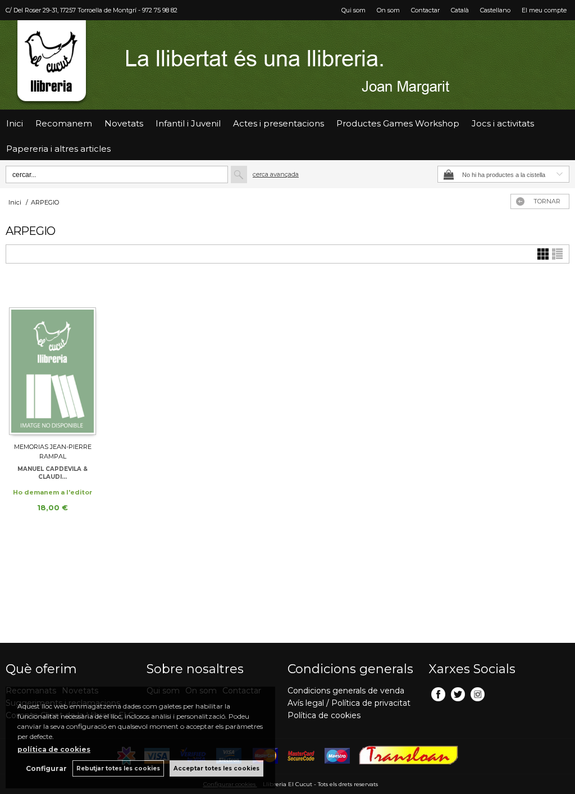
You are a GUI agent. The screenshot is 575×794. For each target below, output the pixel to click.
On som (388, 10)
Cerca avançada (276, 174)
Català (460, 10)
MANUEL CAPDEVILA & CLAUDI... (52, 472)
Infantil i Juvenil (188, 123)
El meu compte (544, 10)
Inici (14, 123)
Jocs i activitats (503, 123)
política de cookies (53, 749)
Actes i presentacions (278, 123)
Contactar (425, 10)
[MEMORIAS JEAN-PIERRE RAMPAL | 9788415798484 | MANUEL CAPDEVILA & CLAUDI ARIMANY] (52, 358)
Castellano (495, 10)
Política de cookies (324, 715)
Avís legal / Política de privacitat (349, 703)
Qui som (353, 10)
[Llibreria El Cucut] (287, 65)
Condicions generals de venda (346, 691)
